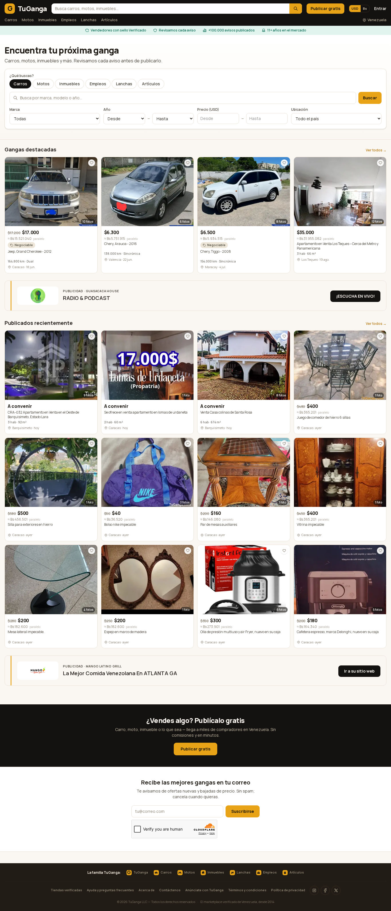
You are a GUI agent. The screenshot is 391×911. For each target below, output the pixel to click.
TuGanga (137, 872)
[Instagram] (314, 890)
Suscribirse (242, 811)
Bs (365, 8)
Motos (28, 19)
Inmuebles (47, 19)
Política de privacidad (288, 890)
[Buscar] (295, 8)
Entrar (380, 8)
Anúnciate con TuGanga (204, 890)
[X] (336, 890)
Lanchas (88, 19)
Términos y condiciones (247, 890)
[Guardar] (91, 162)
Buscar (370, 97)
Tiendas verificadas (66, 890)
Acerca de (147, 890)
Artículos (109, 19)
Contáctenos (170, 890)
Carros (11, 19)
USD (354, 8)
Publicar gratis (325, 8)
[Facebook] (325, 890)
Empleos (68, 19)
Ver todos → (376, 150)
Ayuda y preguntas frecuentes (110, 890)
